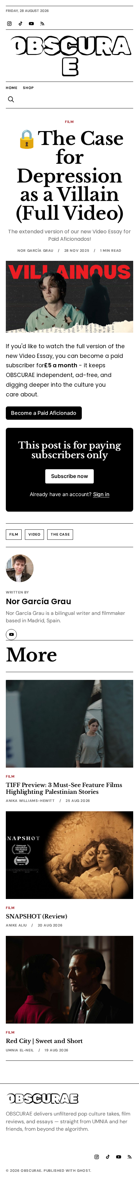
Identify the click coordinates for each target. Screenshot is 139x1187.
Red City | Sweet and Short (44, 1041)
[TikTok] (20, 23)
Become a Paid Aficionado (43, 413)
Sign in (101, 494)
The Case (60, 534)
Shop (28, 87)
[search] (11, 99)
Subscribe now (69, 476)
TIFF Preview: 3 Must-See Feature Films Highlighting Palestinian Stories (64, 788)
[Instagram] (9, 23)
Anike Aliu (16, 925)
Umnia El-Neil (20, 1050)
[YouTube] (31, 23)
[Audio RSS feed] (42, 23)
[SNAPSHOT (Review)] (69, 855)
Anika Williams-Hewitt (30, 800)
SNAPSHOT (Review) (36, 916)
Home (11, 87)
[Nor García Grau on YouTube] (11, 634)
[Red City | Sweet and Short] (69, 980)
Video (34, 534)
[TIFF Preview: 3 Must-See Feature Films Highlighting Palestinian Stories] (69, 724)
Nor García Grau (35, 250)
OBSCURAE (69, 56)
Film (69, 121)
